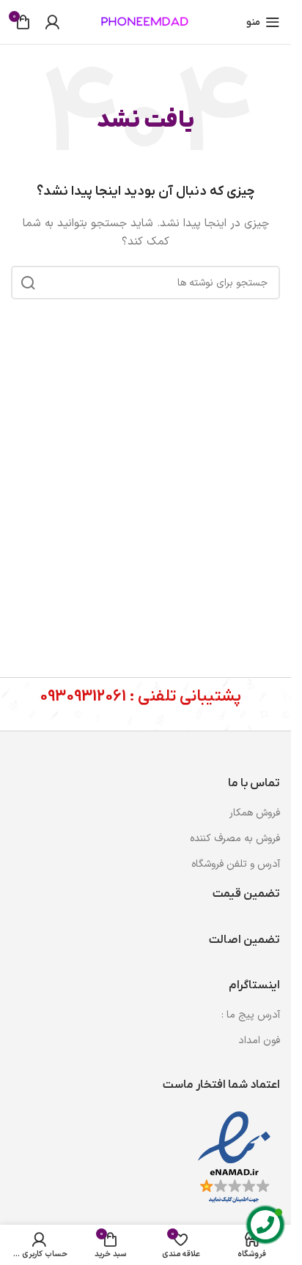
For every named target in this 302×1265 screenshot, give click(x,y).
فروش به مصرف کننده (235, 838)
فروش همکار (254, 813)
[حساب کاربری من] (52, 22)
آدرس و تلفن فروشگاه (235, 864)
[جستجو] (28, 282)
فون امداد (259, 1040)
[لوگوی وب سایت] (146, 21)
